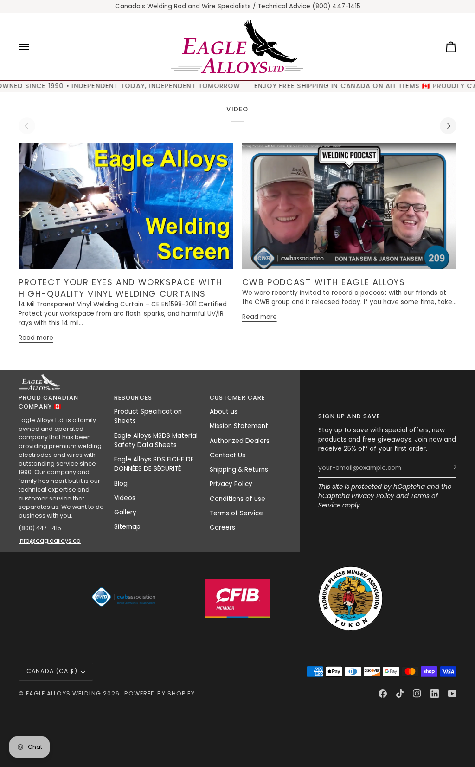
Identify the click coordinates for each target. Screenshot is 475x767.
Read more (36, 337)
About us (224, 411)
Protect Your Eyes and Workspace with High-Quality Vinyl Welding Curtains (120, 287)
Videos (124, 498)
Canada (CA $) (51, 671)
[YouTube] (452, 693)
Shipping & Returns (239, 469)
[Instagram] (417, 693)
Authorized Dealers (240, 440)
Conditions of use (237, 498)
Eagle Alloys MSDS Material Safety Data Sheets (156, 440)
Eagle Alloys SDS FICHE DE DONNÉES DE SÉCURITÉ (154, 464)
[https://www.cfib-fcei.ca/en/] (237, 598)
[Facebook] (383, 693)
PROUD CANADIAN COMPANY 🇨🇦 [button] (48, 402)
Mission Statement (239, 426)
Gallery (125, 512)
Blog (121, 483)
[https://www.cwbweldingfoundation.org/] (124, 598)
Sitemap (127, 526)
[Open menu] (32, 46)
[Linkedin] (434, 693)
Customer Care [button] (237, 398)
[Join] (448, 466)
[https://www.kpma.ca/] (350, 598)
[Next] (448, 125)
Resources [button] (133, 398)
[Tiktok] (400, 693)
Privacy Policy (373, 496)
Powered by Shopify (159, 693)
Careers (222, 527)
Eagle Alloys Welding (63, 693)
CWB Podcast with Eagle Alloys (323, 282)
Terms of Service (236, 513)
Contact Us (227, 455)
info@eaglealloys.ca (50, 541)
